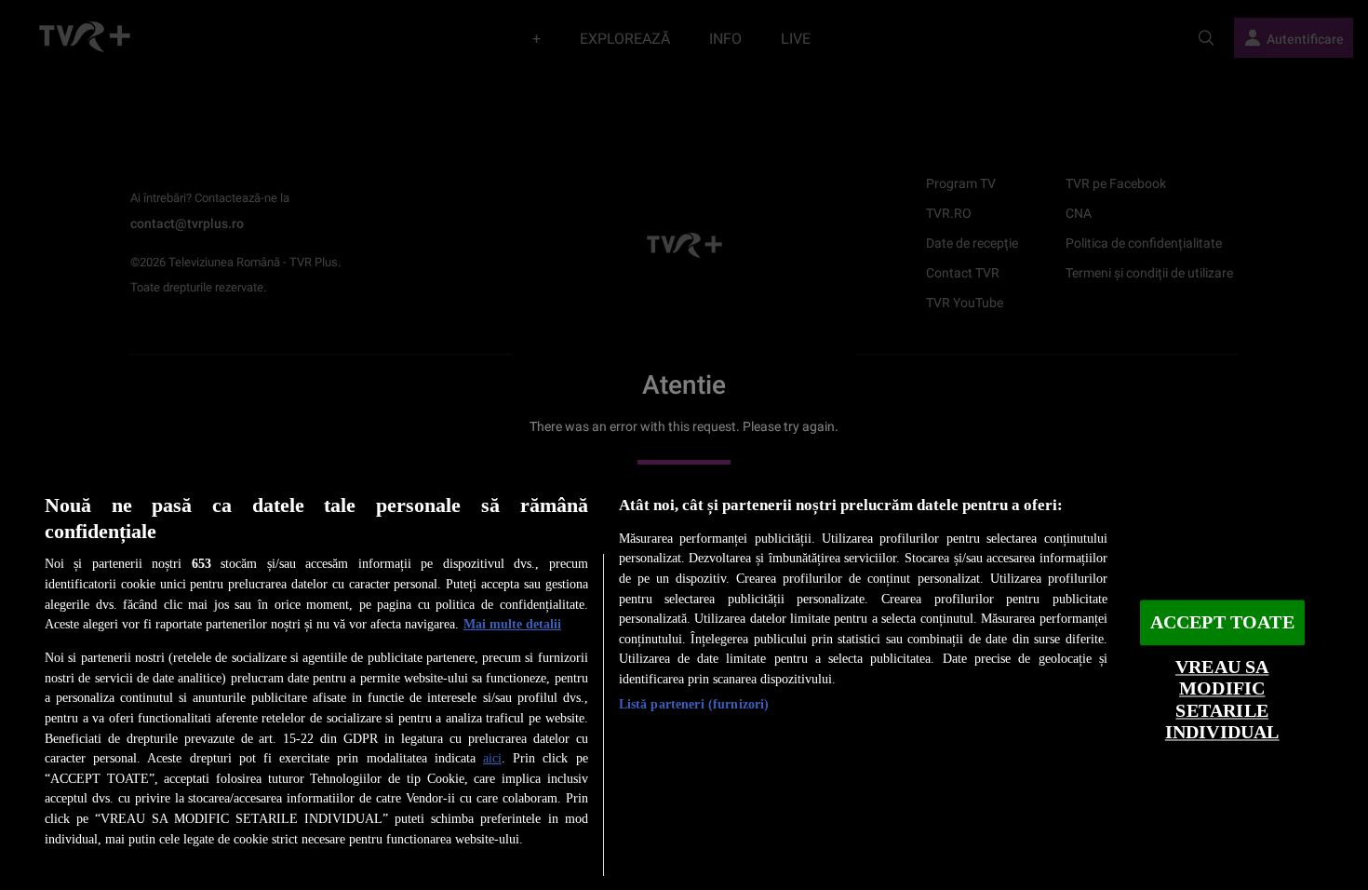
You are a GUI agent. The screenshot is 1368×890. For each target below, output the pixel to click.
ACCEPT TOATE (1222, 622)
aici (492, 757)
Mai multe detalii (512, 623)
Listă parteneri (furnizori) (694, 703)
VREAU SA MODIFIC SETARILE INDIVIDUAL (1222, 699)
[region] (684, 677)
